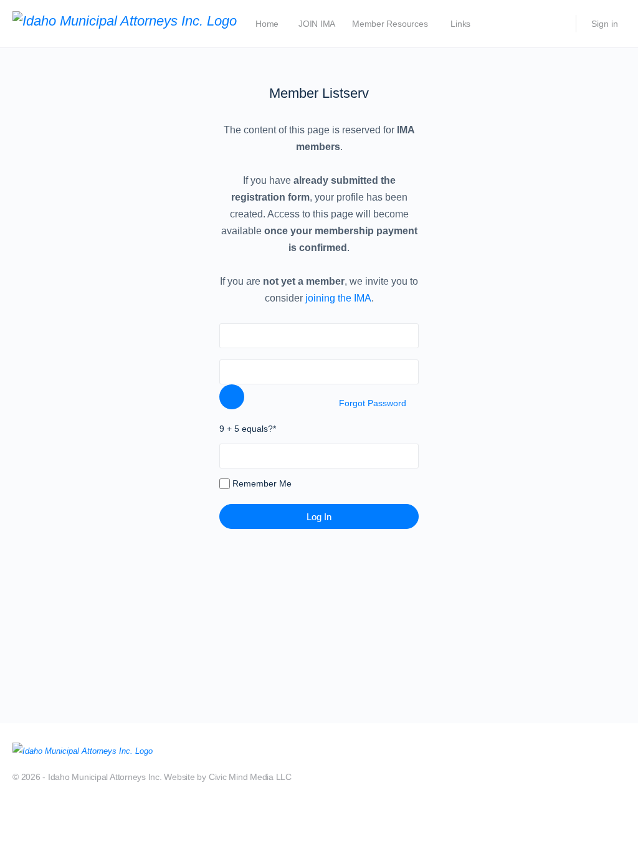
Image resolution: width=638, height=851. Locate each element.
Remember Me (261, 483)
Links (460, 24)
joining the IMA (337, 298)
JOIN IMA (316, 24)
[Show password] (231, 396)
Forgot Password (372, 403)
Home (267, 24)
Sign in (604, 24)
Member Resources (389, 24)
